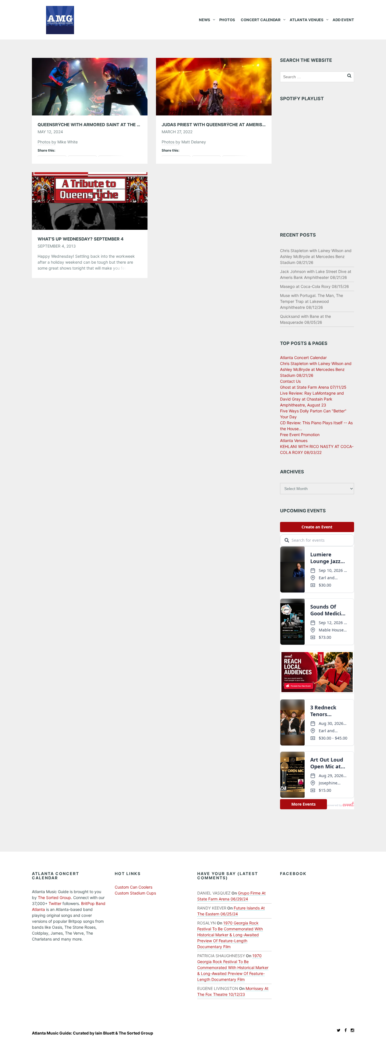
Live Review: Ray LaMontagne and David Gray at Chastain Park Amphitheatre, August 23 (312, 399)
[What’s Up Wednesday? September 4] (90, 200)
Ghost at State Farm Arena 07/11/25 (313, 387)
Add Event (343, 20)
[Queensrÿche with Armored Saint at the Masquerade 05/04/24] (90, 86)
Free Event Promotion (300, 434)
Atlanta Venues (307, 20)
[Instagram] (351, 1030)
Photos (227, 20)
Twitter (55, 903)
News (204, 20)
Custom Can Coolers (133, 887)
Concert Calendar (261, 20)
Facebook (293, 873)
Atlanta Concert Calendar (303, 357)
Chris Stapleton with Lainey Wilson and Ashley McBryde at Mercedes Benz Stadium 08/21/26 (316, 256)
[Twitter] (337, 1030)
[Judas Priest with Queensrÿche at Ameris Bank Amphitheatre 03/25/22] (214, 86)
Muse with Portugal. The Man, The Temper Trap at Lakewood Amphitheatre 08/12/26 (311, 301)
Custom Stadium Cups (135, 893)
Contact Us (290, 381)
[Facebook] (344, 1030)
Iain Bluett (104, 1033)
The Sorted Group (54, 897)
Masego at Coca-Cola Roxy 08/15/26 (314, 286)
